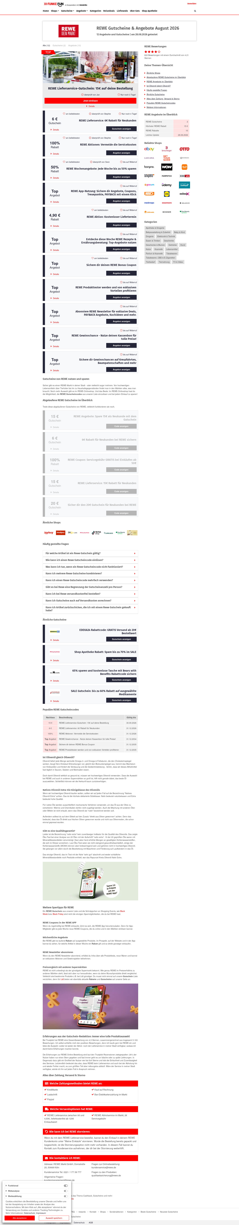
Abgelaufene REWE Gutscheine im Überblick (166, 77)
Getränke (173, 245)
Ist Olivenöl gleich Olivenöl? (159, 85)
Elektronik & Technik (166, 236)
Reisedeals (109, 11)
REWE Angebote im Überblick (160, 81)
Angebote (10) (74, 45)
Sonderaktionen (116, 1211)
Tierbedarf (150, 262)
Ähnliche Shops (153, 73)
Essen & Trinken (153, 240)
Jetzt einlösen (90, 100)
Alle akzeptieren (20, 1218)
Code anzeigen (121, 426)
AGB (91, 1222)
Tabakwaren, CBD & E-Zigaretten (160, 257)
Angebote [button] (81, 11)
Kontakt (93, 1211)
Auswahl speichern (54, 1218)
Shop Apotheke (149, 11)
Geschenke (169, 240)
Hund (182, 245)
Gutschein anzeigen (121, 128)
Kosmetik (159, 249)
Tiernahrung (164, 262)
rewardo (82, 1211)
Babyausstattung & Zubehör (158, 232)
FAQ (73, 1211)
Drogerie (150, 236)
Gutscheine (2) (59, 45)
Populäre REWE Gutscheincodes (161, 103)
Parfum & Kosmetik (154, 253)
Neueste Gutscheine (169, 1211)
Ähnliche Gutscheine (156, 94)
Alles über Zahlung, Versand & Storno (163, 98)
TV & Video (178, 262)
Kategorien (95, 11)
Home (46, 11)
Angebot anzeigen (121, 152)
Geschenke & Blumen (155, 245)
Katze (148, 249)
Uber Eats (135, 11)
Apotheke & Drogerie (155, 227)
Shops (103, 1211)
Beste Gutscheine (148, 1211)
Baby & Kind (179, 232)
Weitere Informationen (156, 107)
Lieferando (122, 11)
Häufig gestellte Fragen (157, 90)
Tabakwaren (171, 253)
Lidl (62, 979)
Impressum (41, 1213)
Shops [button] (54, 11)
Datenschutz (79, 1222)
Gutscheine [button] (66, 11)
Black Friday (58, 914)
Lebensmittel (171, 249)
